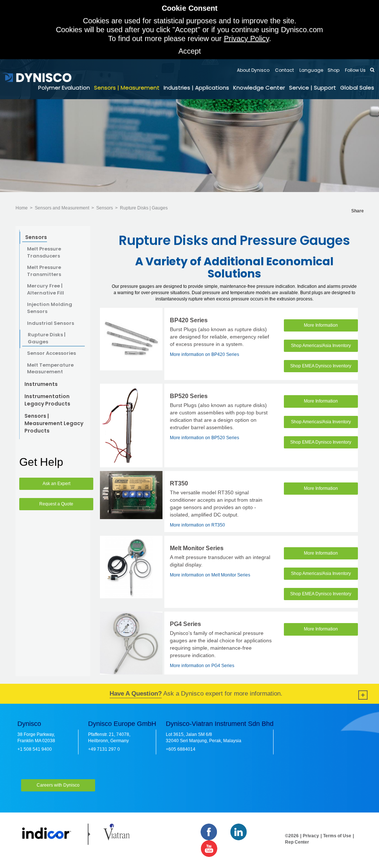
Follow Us (355, 70)
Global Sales (357, 87)
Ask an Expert (56, 483)
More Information (321, 325)
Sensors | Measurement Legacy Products (53, 423)
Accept (189, 51)
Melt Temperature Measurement (50, 369)
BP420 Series (189, 320)
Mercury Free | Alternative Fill (45, 289)
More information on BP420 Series (204, 354)
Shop (333, 70)
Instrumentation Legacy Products (47, 400)
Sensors (104, 208)
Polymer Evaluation (64, 87)
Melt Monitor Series (197, 548)
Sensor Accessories (51, 353)
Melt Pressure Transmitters (44, 271)
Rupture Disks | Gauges (144, 208)
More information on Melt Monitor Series (210, 575)
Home (22, 208)
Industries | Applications (196, 87)
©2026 (292, 835)
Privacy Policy (246, 38)
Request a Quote (56, 504)
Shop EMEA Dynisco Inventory (320, 366)
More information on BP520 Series (204, 437)
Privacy (311, 835)
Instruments (41, 384)
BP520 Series (189, 396)
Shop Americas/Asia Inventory (321, 345)
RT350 (179, 483)
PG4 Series (185, 624)
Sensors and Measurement (62, 208)
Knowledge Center (259, 87)
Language (310, 70)
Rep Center (297, 842)
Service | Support (312, 87)
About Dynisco (253, 70)
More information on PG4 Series (202, 665)
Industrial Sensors (50, 323)
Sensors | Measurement (127, 87)
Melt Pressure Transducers (44, 252)
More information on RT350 (197, 525)
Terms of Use (337, 835)
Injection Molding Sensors (49, 308)
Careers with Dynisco (58, 785)
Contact (284, 70)
